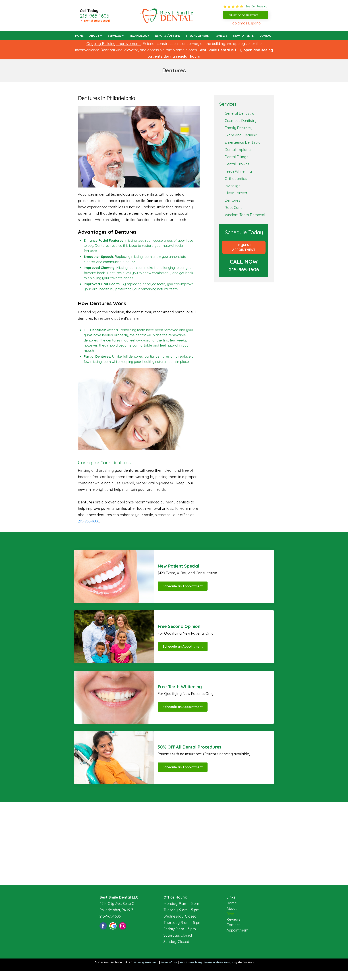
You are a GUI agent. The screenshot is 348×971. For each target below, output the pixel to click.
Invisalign (233, 186)
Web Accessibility (190, 962)
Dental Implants (238, 149)
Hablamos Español (246, 23)
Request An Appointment (242, 14)
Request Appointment (243, 247)
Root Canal (234, 207)
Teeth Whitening (238, 171)
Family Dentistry (238, 128)
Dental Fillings (236, 157)
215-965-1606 (94, 16)
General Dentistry (239, 113)
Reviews (221, 35)
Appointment (237, 930)
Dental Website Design (218, 962)
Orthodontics (236, 178)
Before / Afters (167, 35)
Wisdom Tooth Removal (245, 214)
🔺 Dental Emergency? (95, 20)
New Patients (243, 35)
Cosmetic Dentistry (241, 120)
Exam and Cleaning (241, 135)
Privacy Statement (146, 962)
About (94, 35)
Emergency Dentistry (242, 142)
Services (114, 35)
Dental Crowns (237, 164)
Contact (266, 35)
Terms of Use (169, 962)
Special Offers (197, 35)
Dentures (232, 200)
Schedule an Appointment (183, 586)
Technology (139, 35)
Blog (230, 914)
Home (79, 35)
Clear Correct (236, 193)
